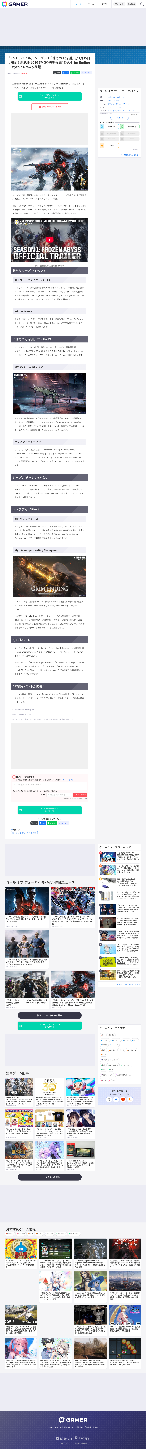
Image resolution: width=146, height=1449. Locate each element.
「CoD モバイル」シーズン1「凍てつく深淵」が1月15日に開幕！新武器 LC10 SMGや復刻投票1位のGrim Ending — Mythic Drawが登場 (72, 1002)
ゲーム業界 (50, 1234)
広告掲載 (88, 1427)
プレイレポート (113, 1065)
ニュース (77, 4)
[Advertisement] (73, 27)
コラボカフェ (132, 1050)
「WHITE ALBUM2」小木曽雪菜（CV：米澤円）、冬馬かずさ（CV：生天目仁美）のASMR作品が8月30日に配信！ (80, 1132)
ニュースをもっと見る (49, 1177)
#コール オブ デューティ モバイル (24, 833)
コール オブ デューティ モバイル (119, 91)
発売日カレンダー (107, 1075)
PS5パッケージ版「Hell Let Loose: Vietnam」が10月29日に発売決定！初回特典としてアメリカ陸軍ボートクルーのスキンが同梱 (90, 1363)
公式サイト (120, 118)
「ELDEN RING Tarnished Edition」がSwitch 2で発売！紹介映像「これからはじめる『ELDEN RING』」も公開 (80, 1164)
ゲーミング (115, 1045)
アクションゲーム (114, 104)
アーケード (116, 1040)
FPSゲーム (126, 104)
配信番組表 (131, 4)
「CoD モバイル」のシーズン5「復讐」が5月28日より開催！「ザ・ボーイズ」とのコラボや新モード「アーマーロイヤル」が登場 (26, 962)
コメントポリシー (68, 780)
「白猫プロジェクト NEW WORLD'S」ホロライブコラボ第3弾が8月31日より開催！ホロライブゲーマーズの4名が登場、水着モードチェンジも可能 (55, 1296)
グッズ (122, 1050)
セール (104, 1080)
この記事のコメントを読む (51, 107)
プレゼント (113, 1080)
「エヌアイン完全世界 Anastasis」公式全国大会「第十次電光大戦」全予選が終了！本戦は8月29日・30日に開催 (125, 1329)
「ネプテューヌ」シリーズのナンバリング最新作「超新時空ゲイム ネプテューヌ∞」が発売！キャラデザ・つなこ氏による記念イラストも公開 (49, 1164)
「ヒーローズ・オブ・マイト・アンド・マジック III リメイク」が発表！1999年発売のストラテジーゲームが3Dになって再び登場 (19, 1164)
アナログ (126, 1040)
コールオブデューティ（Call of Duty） (122, 111)
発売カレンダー (119, 4)
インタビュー (127, 1065)
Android (115, 100)
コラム (104, 1070)
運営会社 (96, 1427)
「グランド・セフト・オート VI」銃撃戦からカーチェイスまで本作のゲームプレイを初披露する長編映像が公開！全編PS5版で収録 (125, 1296)
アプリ (105, 4)
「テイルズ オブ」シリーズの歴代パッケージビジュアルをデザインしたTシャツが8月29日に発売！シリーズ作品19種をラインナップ (49, 1132)
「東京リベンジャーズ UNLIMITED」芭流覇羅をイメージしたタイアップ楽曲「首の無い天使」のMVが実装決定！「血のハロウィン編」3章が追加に (21, 1330)
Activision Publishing (116, 97)
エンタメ (113, 1050)
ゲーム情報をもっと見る (129, 155)
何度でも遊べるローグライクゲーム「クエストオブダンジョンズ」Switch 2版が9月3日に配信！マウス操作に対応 (125, 1362)
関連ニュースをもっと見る (49, 1015)
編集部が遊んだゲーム (124, 1075)
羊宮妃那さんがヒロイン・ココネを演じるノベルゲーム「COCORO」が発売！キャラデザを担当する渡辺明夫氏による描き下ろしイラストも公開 (55, 1363)
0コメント (26, 73)
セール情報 (21, 1234)
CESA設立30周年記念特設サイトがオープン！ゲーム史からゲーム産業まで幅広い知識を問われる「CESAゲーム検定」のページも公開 (49, 1100)
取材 (103, 1065)
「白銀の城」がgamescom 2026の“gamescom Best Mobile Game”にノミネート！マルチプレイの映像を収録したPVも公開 (90, 1264)
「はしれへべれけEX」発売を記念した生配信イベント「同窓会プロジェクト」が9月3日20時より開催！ (18, 1131)
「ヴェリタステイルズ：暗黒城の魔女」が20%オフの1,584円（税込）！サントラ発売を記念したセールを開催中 (90, 1295)
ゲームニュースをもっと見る (127, 984)
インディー (105, 1040)
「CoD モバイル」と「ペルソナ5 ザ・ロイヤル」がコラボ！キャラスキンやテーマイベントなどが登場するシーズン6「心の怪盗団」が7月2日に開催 (72, 920)
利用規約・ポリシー (67, 1427)
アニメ (104, 1055)
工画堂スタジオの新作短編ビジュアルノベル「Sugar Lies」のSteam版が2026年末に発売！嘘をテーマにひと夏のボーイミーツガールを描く (21, 1363)
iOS (109, 100)
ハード (135, 1040)
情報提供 (79, 1427)
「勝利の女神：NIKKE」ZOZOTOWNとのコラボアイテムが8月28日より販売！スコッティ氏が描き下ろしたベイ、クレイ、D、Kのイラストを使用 (19, 1101)
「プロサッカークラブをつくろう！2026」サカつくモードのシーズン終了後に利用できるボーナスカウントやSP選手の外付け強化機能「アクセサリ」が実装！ (55, 1264)
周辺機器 (104, 1045)
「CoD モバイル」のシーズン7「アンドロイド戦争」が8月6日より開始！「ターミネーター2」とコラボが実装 (26, 919)
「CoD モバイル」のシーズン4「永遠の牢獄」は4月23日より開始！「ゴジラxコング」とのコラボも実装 (26, 1002)
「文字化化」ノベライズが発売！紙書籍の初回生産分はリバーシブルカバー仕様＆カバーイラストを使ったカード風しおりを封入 (125, 1264)
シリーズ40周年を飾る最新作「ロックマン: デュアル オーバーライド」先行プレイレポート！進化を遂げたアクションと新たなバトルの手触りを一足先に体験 (80, 1101)
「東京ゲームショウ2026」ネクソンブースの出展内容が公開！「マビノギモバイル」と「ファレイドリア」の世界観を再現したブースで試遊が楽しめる (90, 1330)
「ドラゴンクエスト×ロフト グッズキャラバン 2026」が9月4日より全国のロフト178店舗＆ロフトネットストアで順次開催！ (21, 1264)
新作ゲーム (10, 1234)
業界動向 (104, 1060)
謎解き (104, 1050)
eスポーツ (115, 1060)
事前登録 (111, 1035)
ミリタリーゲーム (114, 107)
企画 (111, 1070)
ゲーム (91, 4)
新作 (103, 1035)
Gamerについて (52, 1427)
